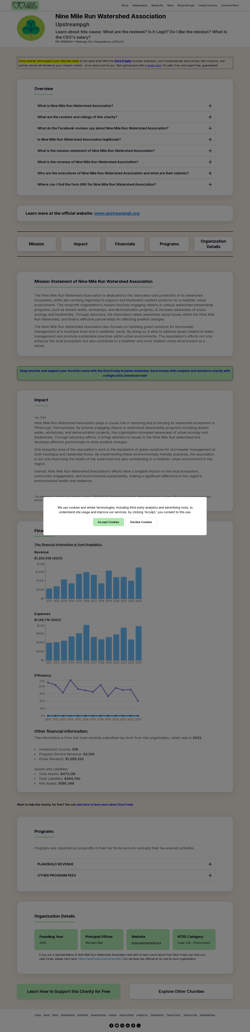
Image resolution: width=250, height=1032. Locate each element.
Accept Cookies (108, 522)
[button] (125, 516)
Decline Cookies (141, 522)
